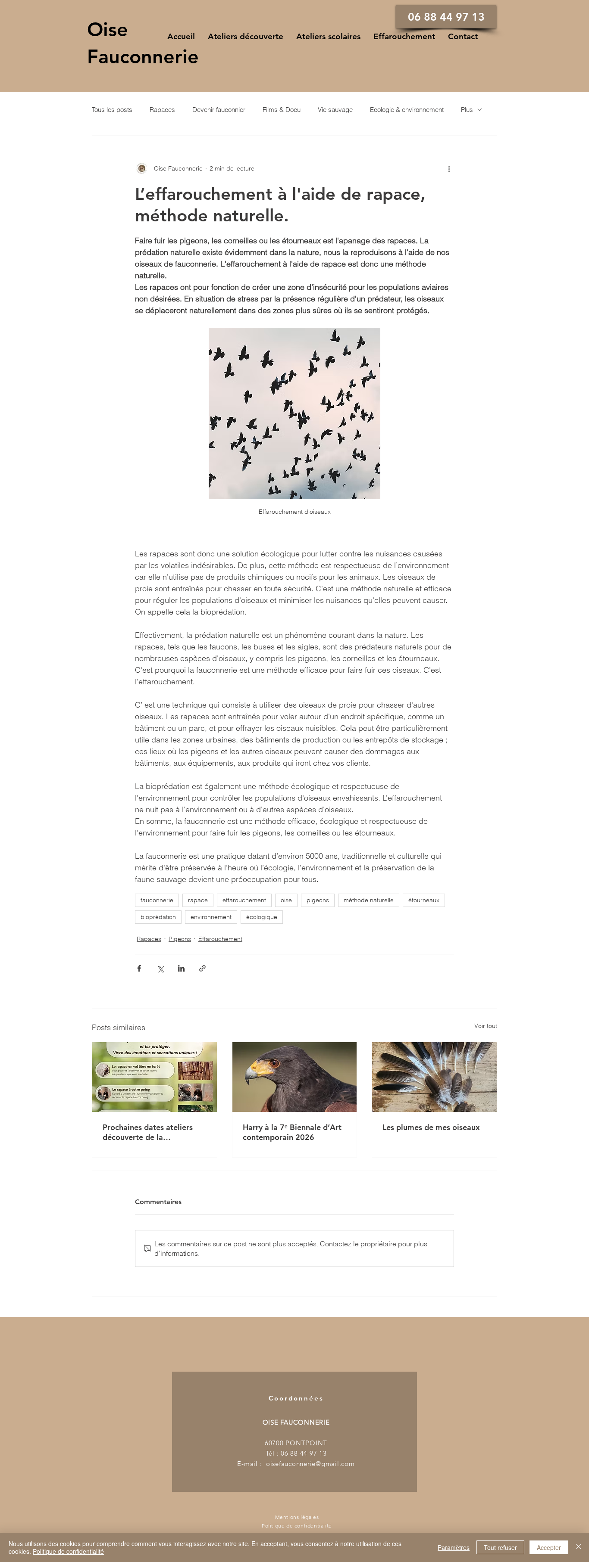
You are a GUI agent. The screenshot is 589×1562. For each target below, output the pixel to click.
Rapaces (162, 110)
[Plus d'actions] (449, 168)
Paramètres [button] (454, 1547)
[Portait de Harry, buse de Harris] (294, 1077)
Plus (467, 110)
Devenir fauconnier (218, 110)
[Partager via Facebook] (139, 968)
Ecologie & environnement (407, 110)
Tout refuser (500, 1547)
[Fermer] (578, 1547)
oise (286, 900)
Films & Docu (282, 110)
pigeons (318, 900)
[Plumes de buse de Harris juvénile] (434, 1077)
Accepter (549, 1547)
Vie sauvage (335, 110)
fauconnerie (157, 900)
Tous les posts (112, 110)
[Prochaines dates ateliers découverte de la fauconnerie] (154, 1077)
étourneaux (423, 900)
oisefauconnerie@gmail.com (310, 1464)
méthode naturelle (369, 900)
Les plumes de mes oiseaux (431, 1127)
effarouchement (244, 900)
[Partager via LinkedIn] (181, 968)
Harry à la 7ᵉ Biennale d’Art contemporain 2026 (292, 1132)
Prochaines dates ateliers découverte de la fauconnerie (148, 1132)
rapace (198, 900)
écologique (261, 917)
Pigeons (180, 939)
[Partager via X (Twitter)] (160, 968)
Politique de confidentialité (68, 1551)
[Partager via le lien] (202, 968)
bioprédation (158, 917)
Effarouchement (220, 939)
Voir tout (485, 1026)
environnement (211, 917)
